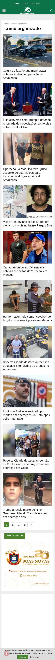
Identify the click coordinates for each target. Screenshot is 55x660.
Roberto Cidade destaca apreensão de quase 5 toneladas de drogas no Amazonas (26, 365)
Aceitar (23, 657)
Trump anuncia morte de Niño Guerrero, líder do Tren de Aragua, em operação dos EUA (25, 513)
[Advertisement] (27, 624)
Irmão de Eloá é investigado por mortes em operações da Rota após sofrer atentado (26, 415)
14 (25, 525)
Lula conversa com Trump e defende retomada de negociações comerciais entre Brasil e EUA (27, 123)
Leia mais (34, 657)
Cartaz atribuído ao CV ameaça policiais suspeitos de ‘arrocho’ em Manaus (25, 271)
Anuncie (25, 4)
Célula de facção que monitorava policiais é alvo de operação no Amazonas (24, 74)
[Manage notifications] (6, 653)
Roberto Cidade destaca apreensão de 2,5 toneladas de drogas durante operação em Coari (26, 464)
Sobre (17, 4)
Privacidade (35, 4)
